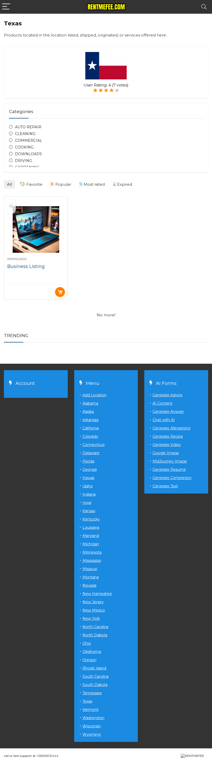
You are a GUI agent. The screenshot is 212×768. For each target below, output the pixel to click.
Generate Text (165, 486)
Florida (88, 461)
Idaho (87, 486)
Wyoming (91, 734)
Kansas (88, 511)
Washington (93, 717)
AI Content (162, 403)
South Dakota (95, 684)
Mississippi (91, 560)
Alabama (90, 403)
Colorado (90, 436)
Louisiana (90, 527)
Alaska (88, 411)
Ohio (86, 643)
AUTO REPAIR (28, 127)
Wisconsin (91, 726)
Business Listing (26, 266)
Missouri (89, 568)
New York (91, 618)
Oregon (89, 660)
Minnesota (92, 552)
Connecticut (93, 444)
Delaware (91, 453)
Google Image (166, 453)
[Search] (204, 7)
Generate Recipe (168, 436)
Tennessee (92, 693)
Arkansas (90, 419)
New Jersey (93, 602)
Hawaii (88, 477)
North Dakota (94, 635)
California (90, 428)
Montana (90, 577)
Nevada (89, 585)
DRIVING (23, 160)
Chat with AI (164, 419)
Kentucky (91, 519)
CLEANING (25, 133)
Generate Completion (172, 477)
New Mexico (93, 610)
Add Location (94, 395)
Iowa (86, 502)
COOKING (24, 147)
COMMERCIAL (28, 140)
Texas (87, 701)
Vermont (90, 709)
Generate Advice (168, 395)
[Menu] (6, 7)
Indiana (89, 494)
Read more (60, 292)
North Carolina (95, 626)
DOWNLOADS (28, 154)
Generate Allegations (171, 428)
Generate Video (167, 444)
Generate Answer (168, 411)
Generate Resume (169, 469)
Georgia (89, 469)
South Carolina (95, 676)
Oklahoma (91, 651)
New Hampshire (97, 593)
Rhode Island (94, 668)
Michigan (90, 544)
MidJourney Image (170, 461)
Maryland (90, 535)
